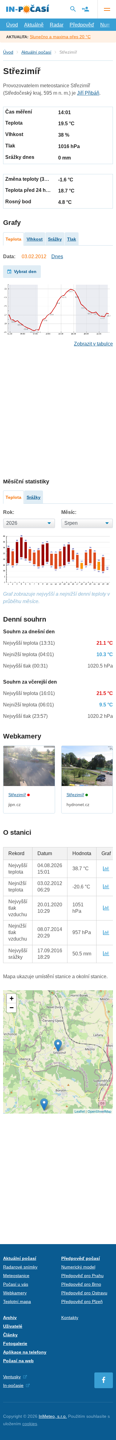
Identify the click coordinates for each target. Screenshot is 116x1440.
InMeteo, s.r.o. (53, 1416)
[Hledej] (73, 9)
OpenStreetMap (99, 1111)
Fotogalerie (15, 1343)
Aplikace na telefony (24, 1352)
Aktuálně (34, 24)
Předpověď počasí (80, 1258)
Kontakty (69, 1317)
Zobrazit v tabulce (93, 343)
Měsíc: (68, 512)
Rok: (8, 512)
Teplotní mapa (17, 1301)
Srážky (55, 239)
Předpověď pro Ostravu (84, 1292)
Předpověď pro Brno (81, 1284)
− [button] (12, 1008)
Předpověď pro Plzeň (82, 1301)
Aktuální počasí (36, 52)
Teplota (13, 239)
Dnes (57, 256)
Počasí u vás (15, 1284)
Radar (56, 24)
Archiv (10, 1317)
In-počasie (13, 1385)
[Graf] (106, 868)
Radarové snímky (20, 1266)
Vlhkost (35, 239)
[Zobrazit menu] (106, 9)
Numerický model (78, 1266)
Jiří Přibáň (88, 93)
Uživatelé (12, 1326)
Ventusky (12, 1376)
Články (10, 1334)
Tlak (71, 239)
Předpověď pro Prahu (82, 1275)
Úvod (12, 24)
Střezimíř (17, 794)
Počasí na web (18, 1360)
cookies (29, 1423)
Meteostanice (16, 1275)
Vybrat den (25, 271)
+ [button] (12, 998)
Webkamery (15, 1292)
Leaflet (80, 1111)
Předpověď (82, 24)
